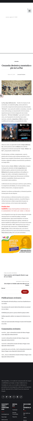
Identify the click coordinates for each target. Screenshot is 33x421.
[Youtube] (10, 384)
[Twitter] (6, 384)
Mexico (25, 408)
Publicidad (14, 397)
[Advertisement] (16, 29)
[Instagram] (14, 384)
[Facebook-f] (3, 384)
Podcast (25, 413)
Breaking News (5, 413)
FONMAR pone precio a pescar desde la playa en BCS (15, 306)
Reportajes (4, 404)
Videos (25, 416)
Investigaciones (5, 402)
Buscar (3, 281)
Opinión (3, 410)
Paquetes (14, 404)
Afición (16, 54)
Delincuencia (5, 407)
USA (24, 410)
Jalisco (25, 405)
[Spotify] (17, 384)
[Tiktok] (21, 384)
